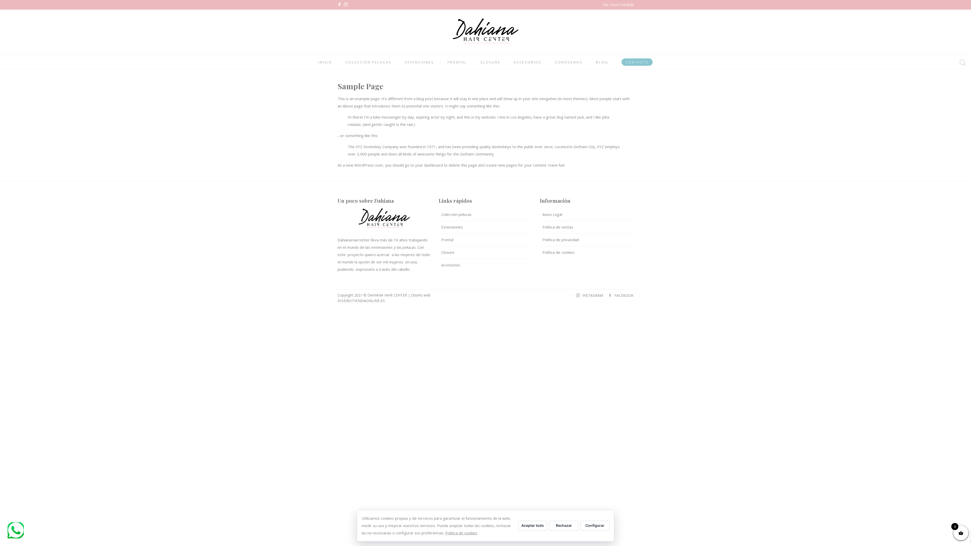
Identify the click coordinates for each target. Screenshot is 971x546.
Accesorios (450, 264)
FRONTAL (457, 62)
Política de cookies (558, 252)
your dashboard (429, 165)
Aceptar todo (532, 525)
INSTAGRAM (592, 295)
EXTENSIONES (419, 62)
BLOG (602, 62)
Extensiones (452, 227)
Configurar (594, 525)
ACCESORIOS (528, 62)
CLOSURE (490, 62)
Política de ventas (557, 227)
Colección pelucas (456, 214)
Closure (447, 252)
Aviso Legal (552, 214)
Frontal (447, 239)
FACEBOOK (623, 295)
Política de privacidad (560, 239)
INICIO (325, 62)
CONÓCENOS (569, 62)
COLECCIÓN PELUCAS (368, 62)
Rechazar (564, 525)
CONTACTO (637, 62)
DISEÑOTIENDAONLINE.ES (361, 300)
